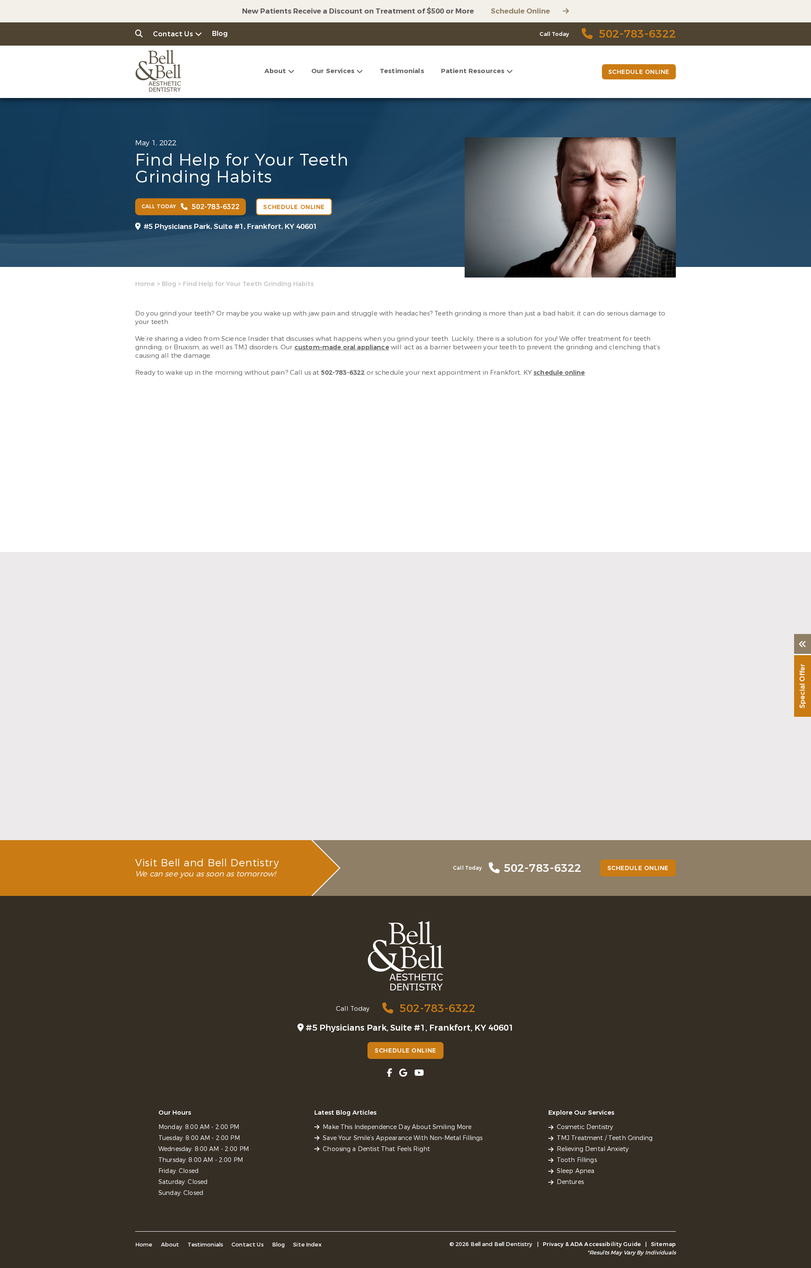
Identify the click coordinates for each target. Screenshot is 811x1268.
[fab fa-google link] (403, 1073)
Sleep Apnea (576, 1171)
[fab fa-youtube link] (419, 1073)
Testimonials (402, 71)
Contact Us (173, 34)
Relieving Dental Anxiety (593, 1149)
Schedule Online (520, 11)
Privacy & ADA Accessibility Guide (592, 1244)
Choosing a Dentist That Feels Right (573, 790)
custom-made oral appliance (341, 347)
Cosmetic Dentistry (585, 1127)
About (275, 71)
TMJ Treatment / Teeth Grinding (605, 1138)
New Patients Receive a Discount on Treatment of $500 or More (358, 11)
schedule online (559, 372)
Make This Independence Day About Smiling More (206, 795)
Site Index (307, 1244)
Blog (220, 33)
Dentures (570, 1182)
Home (145, 284)
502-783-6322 (343, 372)
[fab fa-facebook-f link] (389, 1073)
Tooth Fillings (577, 1160)
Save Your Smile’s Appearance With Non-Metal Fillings (399, 795)
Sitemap (663, 1244)
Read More (151, 814)
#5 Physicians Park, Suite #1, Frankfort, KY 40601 (230, 226)
